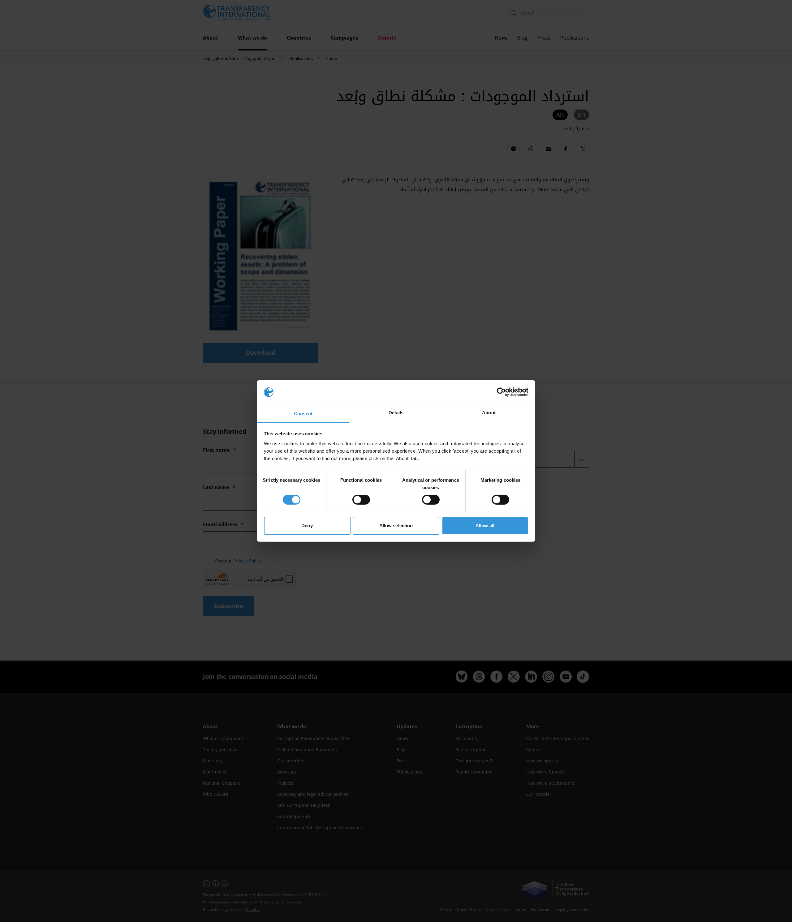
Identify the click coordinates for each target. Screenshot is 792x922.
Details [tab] (396, 412)
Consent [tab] (303, 413)
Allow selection (396, 525)
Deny (306, 525)
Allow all (485, 525)
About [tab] (489, 412)
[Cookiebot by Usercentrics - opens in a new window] (501, 392)
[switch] (361, 500)
